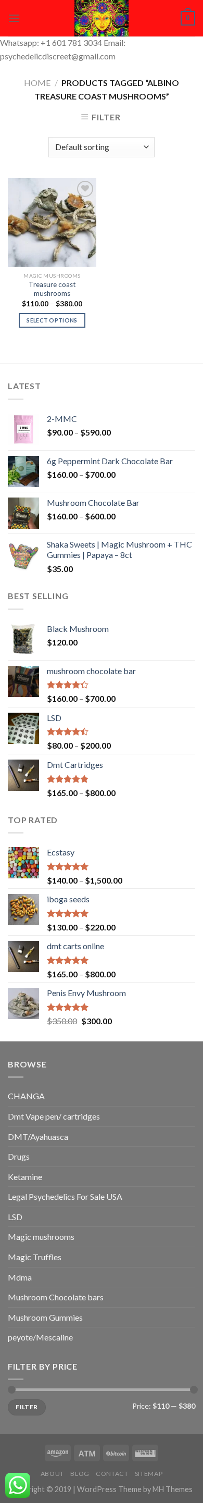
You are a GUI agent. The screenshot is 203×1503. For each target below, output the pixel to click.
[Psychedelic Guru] (101, 18)
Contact (112, 1473)
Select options (52, 320)
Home (37, 83)
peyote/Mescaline (40, 1337)
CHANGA (26, 1096)
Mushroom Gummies (45, 1317)
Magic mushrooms (41, 1236)
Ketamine (25, 1177)
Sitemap (148, 1473)
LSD (15, 1217)
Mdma (20, 1277)
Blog (79, 1473)
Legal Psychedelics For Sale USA (65, 1196)
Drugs (19, 1156)
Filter (26, 1407)
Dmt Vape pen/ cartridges (54, 1116)
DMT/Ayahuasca (38, 1136)
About (52, 1473)
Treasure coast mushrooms (52, 289)
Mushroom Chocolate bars (56, 1297)
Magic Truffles (34, 1257)
